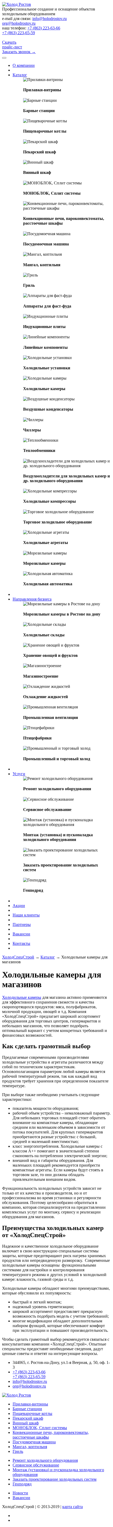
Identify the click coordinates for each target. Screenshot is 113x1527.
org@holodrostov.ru (18, 23)
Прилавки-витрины (30, 1404)
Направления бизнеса (32, 599)
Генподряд (22, 1484)
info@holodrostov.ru (49, 18)
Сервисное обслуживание (36, 1465)
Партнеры (22, 924)
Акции (19, 905)
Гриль (18, 1451)
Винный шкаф (26, 1423)
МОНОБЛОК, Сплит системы (40, 1427)
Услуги (19, 774)
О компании (24, 65)
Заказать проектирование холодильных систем (54, 1479)
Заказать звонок (19, 51)
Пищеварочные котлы (32, 1413)
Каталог (20, 75)
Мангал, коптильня (30, 1446)
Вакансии (21, 934)
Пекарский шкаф (28, 1418)
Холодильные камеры (21, 997)
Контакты (21, 943)
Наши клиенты (26, 915)
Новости (20, 1493)
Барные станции (27, 1409)
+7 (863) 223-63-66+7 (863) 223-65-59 (31, 30)
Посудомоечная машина (34, 1442)
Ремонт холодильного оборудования (45, 1460)
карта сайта (72, 1506)
